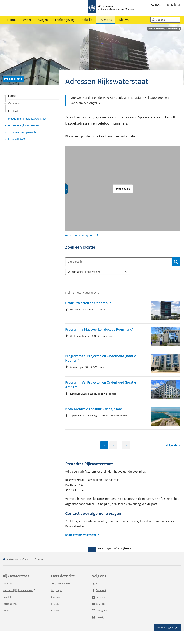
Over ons (105, 20)
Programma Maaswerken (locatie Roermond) (99, 329)
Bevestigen (176, 261)
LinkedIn (100, 597)
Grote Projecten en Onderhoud (88, 303)
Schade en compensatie (22, 132)
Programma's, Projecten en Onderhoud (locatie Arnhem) (100, 384)
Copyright (56, 590)
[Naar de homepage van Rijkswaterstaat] (112, 8)
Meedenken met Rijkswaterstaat (27, 118)
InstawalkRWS (16, 139)
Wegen (43, 20)
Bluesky (100, 617)
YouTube (100, 603)
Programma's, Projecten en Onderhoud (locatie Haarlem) (100, 358)
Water (27, 20)
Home (11, 20)
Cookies (55, 597)
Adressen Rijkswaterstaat (23, 125)
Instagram (101, 610)
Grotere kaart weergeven (80, 235)
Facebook (101, 590)
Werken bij (18, 590)
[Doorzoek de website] (153, 20)
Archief (55, 610)
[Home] (4, 559)
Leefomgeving (65, 20)
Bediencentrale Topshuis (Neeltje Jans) (94, 409)
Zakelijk (87, 20)
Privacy (55, 603)
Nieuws (124, 20)
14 (126, 445)
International (172, 4)
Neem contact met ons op (80, 534)
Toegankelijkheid (60, 583)
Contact (155, 4)
